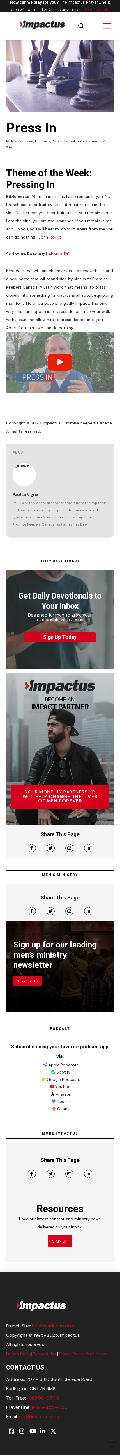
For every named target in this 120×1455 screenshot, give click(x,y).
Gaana (63, 1108)
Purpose (57, 141)
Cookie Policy (71, 1354)
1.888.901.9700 (43, 1398)
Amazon (63, 1094)
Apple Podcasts (63, 1064)
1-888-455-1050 (96, 9)
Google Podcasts (63, 1079)
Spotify (63, 1072)
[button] (81, 26)
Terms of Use (44, 1354)
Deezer (63, 1101)
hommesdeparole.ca (53, 1326)
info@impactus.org (39, 1416)
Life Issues (42, 141)
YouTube (63, 1086)
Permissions (96, 1354)
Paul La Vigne (78, 141)
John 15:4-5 (50, 237)
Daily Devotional (21, 141)
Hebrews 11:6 (58, 254)
